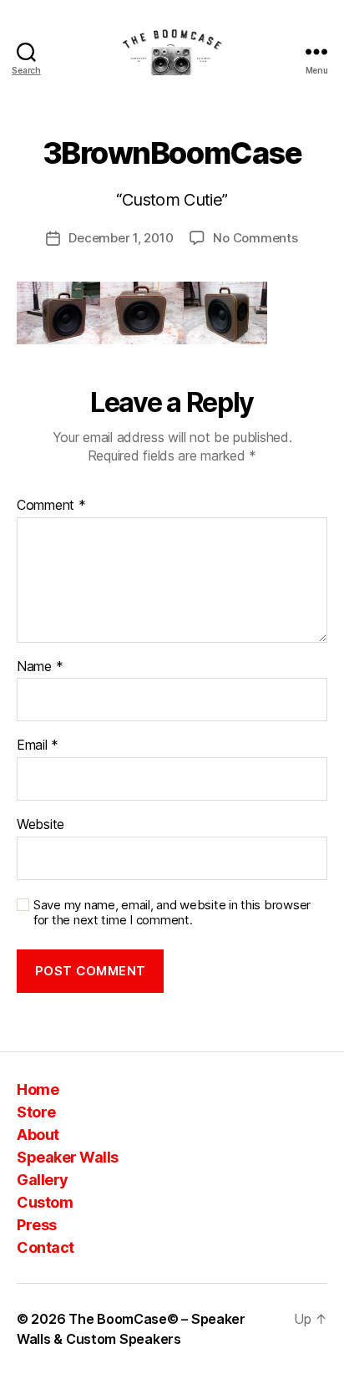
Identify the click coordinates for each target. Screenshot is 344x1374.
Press (37, 1225)
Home (37, 1089)
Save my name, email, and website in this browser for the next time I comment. (172, 913)
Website (40, 824)
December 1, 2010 (120, 238)
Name (40, 666)
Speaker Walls (68, 1157)
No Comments (255, 238)
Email (37, 745)
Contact (45, 1247)
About (38, 1134)
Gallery (42, 1179)
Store (36, 1112)
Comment (51, 505)
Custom (45, 1202)
